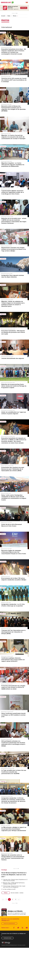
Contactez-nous (7, 938)
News (9, 15)
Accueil (3, 15)
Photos (14, 15)
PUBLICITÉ (14, 13)
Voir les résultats (15, 892)
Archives (21, 892)
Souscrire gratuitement (9, 923)
